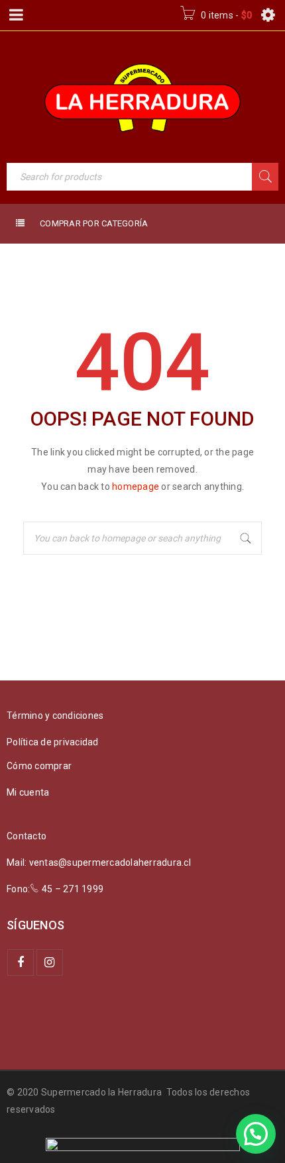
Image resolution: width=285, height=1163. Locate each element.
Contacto (26, 836)
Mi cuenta (28, 792)
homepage (135, 486)
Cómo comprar (39, 766)
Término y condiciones (55, 715)
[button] (256, 1134)
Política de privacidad (53, 742)
